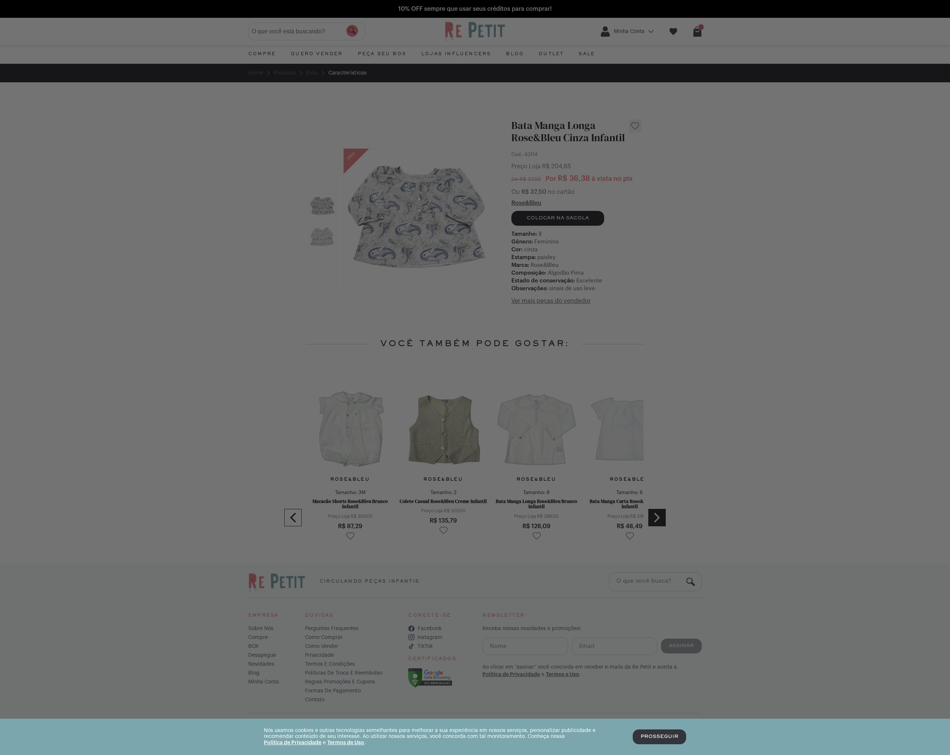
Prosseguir (659, 737)
